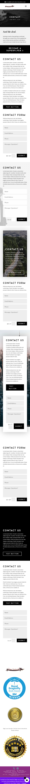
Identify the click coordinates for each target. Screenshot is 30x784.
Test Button (12, 107)
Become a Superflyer (14, 50)
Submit (21, 155)
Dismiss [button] (24, 783)
